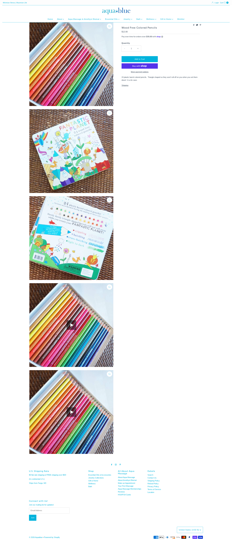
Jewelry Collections (96, 478)
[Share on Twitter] (197, 25)
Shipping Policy (154, 481)
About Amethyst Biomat (127, 480)
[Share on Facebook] (194, 25)
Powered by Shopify (52, 537)
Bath (138, 19)
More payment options (140, 72)
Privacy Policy (153, 486)
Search (150, 475)
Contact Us (152, 478)
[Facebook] (111, 464)
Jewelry (127, 19)
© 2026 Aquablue (35, 537)
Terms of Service (154, 489)
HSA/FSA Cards (124, 495)
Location (151, 492)
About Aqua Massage (126, 477)
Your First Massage (125, 486)
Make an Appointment (126, 483)
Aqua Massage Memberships (129, 489)
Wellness (150, 19)
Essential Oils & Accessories (99, 475)
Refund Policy (153, 484)
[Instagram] (116, 464)
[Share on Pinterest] (200, 25)
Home (50, 19)
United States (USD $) (189, 530)
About (60, 19)
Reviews (121, 492)
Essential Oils (111, 19)
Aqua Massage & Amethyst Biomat (84, 19)
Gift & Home (166, 19)
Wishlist (180, 19)
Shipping (125, 85)
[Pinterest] (120, 464)
